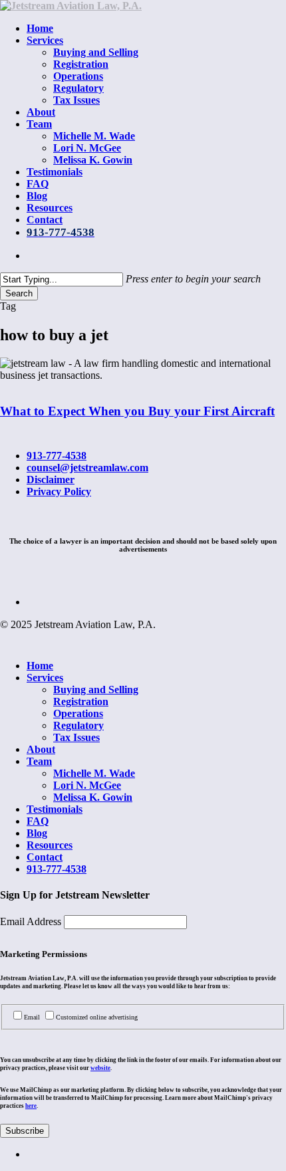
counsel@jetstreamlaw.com (87, 467)
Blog (37, 833)
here (31, 1106)
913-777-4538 (56, 455)
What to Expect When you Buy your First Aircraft (137, 411)
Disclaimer (50, 479)
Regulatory (78, 725)
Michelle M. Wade (94, 773)
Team (39, 761)
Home (40, 665)
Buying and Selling (95, 689)
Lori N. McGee (87, 785)
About (41, 749)
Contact (45, 857)
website (100, 1068)
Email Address (32, 921)
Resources (49, 845)
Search (19, 293)
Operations (78, 713)
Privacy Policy (59, 491)
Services (45, 677)
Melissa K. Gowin (92, 797)
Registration (80, 701)
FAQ (38, 821)
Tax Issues (76, 737)
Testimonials (54, 809)
